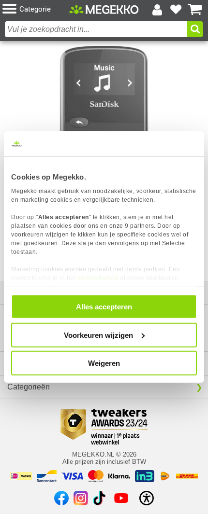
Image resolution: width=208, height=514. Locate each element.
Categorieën (28, 387)
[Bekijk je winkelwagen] (195, 9)
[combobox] (96, 29)
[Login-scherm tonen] (157, 9)
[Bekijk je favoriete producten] (176, 9)
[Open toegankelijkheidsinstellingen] (146, 498)
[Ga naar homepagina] (103, 9)
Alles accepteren (104, 307)
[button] (35, 9)
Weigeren (104, 363)
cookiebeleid (98, 277)
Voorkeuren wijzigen (98, 335)
